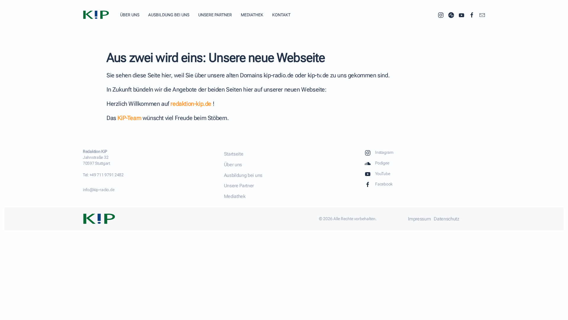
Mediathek (252, 14)
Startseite (233, 154)
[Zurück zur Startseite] (97, 15)
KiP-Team (129, 117)
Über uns (129, 14)
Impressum (419, 219)
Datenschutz (446, 219)
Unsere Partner (215, 14)
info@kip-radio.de (98, 189)
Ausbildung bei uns (168, 14)
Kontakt (281, 14)
